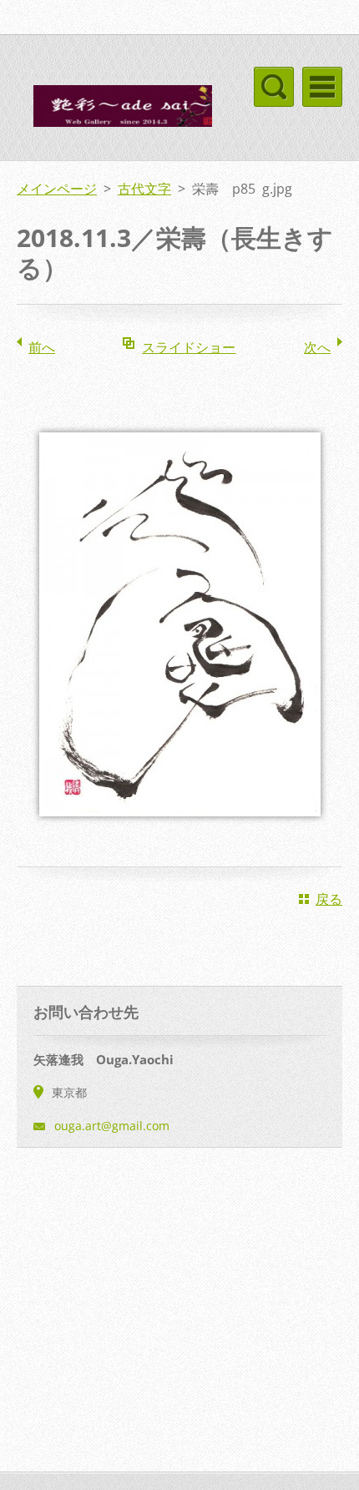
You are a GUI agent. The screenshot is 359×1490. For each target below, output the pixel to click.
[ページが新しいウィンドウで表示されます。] (180, 828)
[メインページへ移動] (114, 110)
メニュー (322, 87)
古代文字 (144, 188)
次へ (317, 347)
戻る (329, 899)
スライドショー (188, 347)
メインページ (57, 188)
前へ (41, 347)
